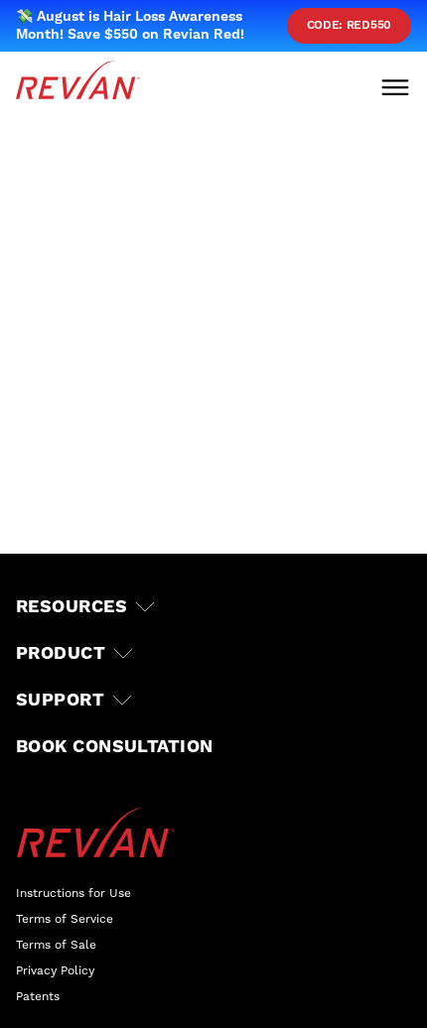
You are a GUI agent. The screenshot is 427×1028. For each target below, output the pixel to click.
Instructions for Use (73, 893)
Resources (71, 606)
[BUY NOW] (90, 988)
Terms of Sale (56, 945)
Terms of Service (64, 919)
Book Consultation (115, 746)
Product (60, 653)
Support (60, 700)
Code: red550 (349, 25)
